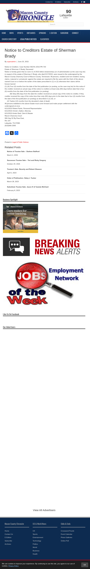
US (34, 531)
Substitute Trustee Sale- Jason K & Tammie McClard (28, 187)
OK (85, 565)
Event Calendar (66, 534)
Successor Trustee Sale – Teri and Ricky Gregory (26, 160)
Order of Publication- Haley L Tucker (21, 178)
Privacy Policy (13, 566)
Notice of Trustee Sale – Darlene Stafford (23, 151)
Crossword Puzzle (67, 531)
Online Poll (65, 541)
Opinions (42, 33)
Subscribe (67, 2)
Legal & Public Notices (20, 142)
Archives (76, 2)
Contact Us (49, 2)
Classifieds (44, 39)
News (11, 33)
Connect (75, 33)
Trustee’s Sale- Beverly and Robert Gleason (24, 169)
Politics (35, 544)
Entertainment (38, 537)
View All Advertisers (44, 510)
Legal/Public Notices (28, 39)
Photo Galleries (66, 537)
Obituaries (31, 33)
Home (4, 33)
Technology (37, 541)
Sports (20, 33)
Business (36, 551)
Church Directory (9, 39)
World (35, 547)
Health (35, 554)
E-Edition (58, 2)
